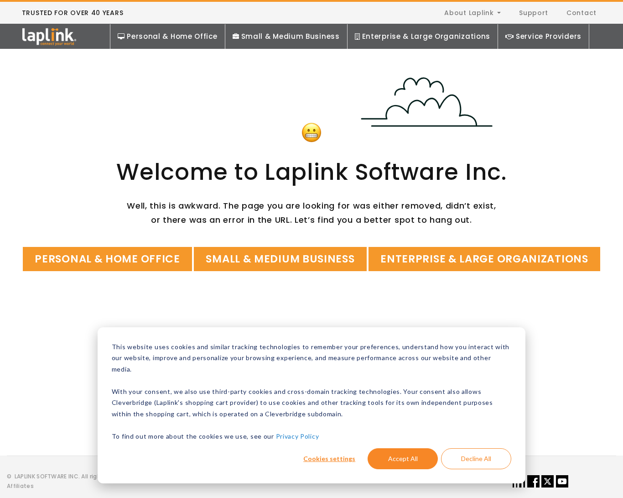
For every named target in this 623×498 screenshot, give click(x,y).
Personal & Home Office (172, 36)
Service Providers (548, 36)
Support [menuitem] (533, 12)
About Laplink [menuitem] (468, 12)
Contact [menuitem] (581, 12)
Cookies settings (329, 458)
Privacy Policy (297, 436)
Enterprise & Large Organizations (426, 36)
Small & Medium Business (290, 36)
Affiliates (20, 486)
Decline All (476, 458)
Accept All (403, 458)
